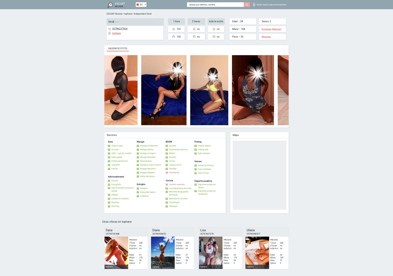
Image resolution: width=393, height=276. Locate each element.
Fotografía (116, 184)
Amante (172, 146)
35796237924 (119, 28)
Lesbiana (144, 196)
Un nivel (114, 149)
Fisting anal (203, 149)
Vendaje (172, 169)
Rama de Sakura (147, 176)
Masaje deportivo (148, 169)
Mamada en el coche (178, 198)
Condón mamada (177, 184)
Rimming (115, 206)
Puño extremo (204, 153)
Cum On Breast (204, 169)
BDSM (172, 153)
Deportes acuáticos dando (207, 186)
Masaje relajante (147, 172)
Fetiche (114, 169)
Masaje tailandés (147, 157)
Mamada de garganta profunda (178, 193)
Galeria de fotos (117, 48)
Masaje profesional (149, 146)
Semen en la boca (206, 165)
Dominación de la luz (178, 149)
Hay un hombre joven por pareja (122, 189)
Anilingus (173, 206)
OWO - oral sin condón (121, 153)
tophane (128, 14)
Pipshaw (115, 202)
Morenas (266, 36)
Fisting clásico (204, 146)
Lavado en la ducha (120, 198)
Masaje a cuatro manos (150, 165)
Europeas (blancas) (271, 29)
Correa (172, 161)
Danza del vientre (148, 192)
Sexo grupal (116, 157)
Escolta (114, 180)
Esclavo (172, 157)
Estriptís (144, 188)
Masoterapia (146, 161)
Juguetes (115, 165)
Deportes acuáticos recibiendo (207, 192)
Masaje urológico (148, 153)
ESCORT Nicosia (114, 14)
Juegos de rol (175, 165)
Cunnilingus (174, 202)
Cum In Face (203, 173)
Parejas (114, 195)
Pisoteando (174, 172)
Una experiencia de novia (180, 188)
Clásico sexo (117, 146)
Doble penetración (119, 161)
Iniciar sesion (271, 4)
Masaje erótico (147, 149)
